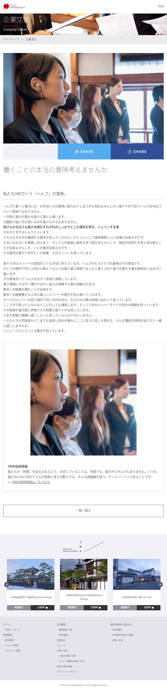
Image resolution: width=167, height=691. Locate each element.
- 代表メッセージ (12, 630)
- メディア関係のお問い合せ (71, 661)
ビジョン (7, 625)
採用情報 (7, 635)
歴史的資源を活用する (121, 625)
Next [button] (160, 584)
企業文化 (31, 39)
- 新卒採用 (9, 641)
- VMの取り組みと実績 (122, 635)
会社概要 (61, 625)
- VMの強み (63, 635)
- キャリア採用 (11, 646)
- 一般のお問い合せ (67, 656)
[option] (30, 585)
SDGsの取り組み (65, 667)
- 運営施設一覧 (65, 630)
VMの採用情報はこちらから (31, 482)
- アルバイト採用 (12, 651)
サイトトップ (11, 39)
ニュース (61, 646)
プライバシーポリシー (67, 672)
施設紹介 (19, 608)
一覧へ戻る (83, 510)
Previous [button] (6, 584)
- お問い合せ (117, 641)
